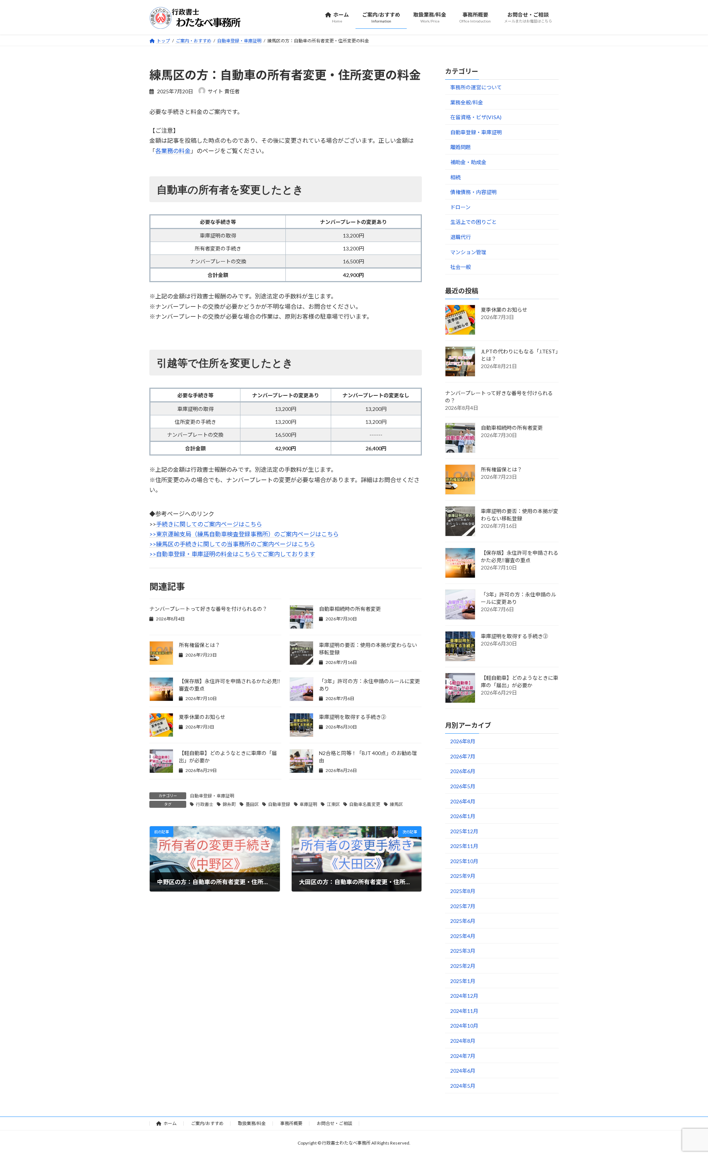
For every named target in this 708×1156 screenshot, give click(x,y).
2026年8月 (462, 741)
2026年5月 (462, 786)
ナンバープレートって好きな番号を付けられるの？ (208, 609)
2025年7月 (462, 906)
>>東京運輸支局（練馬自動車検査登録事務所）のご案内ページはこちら (244, 533)
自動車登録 (279, 804)
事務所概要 (291, 1123)
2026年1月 (462, 816)
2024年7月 (462, 1055)
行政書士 (205, 804)
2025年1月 (462, 980)
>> (152, 543)
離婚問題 (460, 147)
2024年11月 (464, 1010)
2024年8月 (462, 1041)
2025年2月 (462, 966)
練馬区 (396, 804)
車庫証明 (308, 804)
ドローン (460, 207)
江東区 (333, 804)
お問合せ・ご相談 (334, 1123)
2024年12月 (464, 996)
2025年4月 (462, 935)
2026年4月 (462, 801)
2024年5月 (462, 1085)
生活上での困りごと (473, 222)
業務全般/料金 (466, 102)
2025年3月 (462, 951)
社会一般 (460, 267)
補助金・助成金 (468, 162)
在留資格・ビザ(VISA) (476, 117)
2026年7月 (462, 756)
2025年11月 (464, 846)
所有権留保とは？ (199, 645)
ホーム (170, 1123)
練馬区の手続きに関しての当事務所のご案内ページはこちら (235, 543)
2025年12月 (464, 831)
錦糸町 (229, 804)
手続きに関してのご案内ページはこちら (209, 523)
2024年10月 (464, 1025)
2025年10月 (464, 861)
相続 (455, 177)
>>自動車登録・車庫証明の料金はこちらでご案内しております (232, 553)
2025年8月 (462, 891)
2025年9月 (462, 876)
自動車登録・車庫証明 (212, 796)
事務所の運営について (476, 87)
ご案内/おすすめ (207, 1123)
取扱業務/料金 (252, 1123)
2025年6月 (462, 921)
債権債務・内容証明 (473, 192)
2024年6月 (462, 1070)
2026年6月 (462, 771)
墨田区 (252, 804)
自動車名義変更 (364, 804)
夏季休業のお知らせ (202, 717)
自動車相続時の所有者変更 (350, 609)
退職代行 (460, 237)
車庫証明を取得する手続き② (352, 717)
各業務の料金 (173, 150)
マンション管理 (468, 252)
